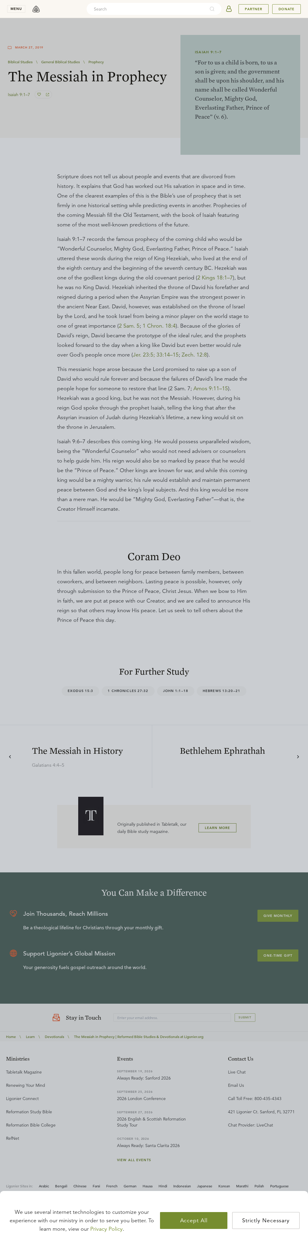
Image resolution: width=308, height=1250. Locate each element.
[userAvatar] (229, 9)
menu (16, 9)
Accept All (194, 1220)
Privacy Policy (106, 1229)
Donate (286, 9)
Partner (253, 9)
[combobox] (146, 9)
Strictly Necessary (266, 1220)
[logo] (36, 9)
